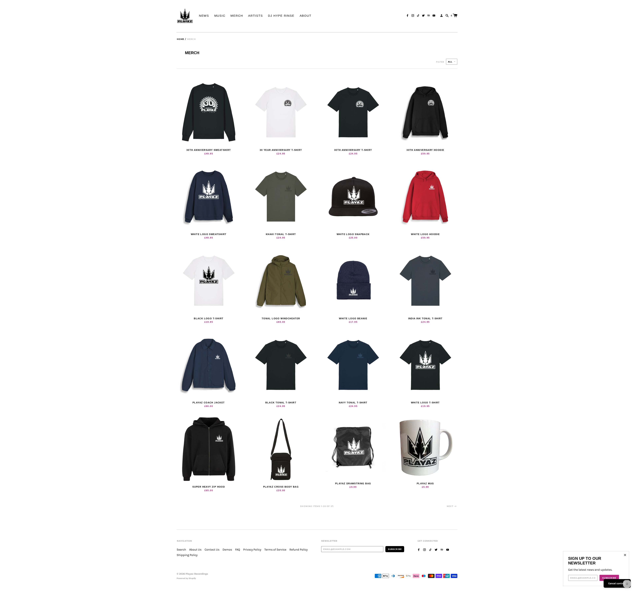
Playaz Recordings (197, 573)
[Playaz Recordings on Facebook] (407, 15)
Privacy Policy (252, 549)
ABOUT (305, 15)
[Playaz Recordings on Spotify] (428, 15)
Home (180, 39)
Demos (227, 549)
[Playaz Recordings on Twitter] (423, 15)
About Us (195, 549)
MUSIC (219, 15)
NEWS (204, 15)
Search (181, 549)
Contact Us (212, 549)
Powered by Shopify (186, 578)
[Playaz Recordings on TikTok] (418, 15)
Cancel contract (617, 583)
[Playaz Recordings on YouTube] (434, 15)
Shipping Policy (187, 555)
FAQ (237, 549)
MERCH (236, 15)
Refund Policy (298, 549)
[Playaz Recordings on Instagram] (412, 15)
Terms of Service (275, 549)
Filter (440, 62)
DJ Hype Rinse (281, 15)
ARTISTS (255, 15)
